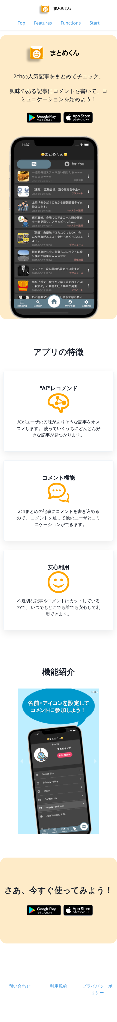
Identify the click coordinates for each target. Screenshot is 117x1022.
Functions (71, 23)
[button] (42, 829)
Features (43, 23)
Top (21, 23)
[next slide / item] (95, 761)
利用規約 (58, 986)
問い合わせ (19, 986)
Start (95, 23)
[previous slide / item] (21, 761)
